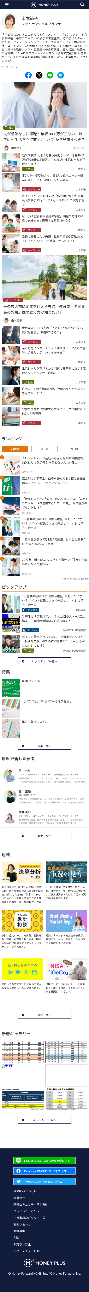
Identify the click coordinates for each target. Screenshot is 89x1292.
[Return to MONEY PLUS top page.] (44, 4)
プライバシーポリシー (27, 1211)
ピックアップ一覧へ (45, 661)
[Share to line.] (50, 75)
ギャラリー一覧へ (44, 1120)
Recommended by (71, 578)
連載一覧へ (44, 1015)
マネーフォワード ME (27, 1251)
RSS (16, 1237)
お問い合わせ (22, 1224)
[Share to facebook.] (28, 75)
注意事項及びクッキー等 (29, 1218)
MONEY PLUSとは (25, 1191)
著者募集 (19, 1231)
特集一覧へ (44, 746)
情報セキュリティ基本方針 (30, 1204)
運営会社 (19, 1198)
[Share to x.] (39, 75)
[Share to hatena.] (60, 75)
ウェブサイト (8, 67)
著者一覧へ (44, 835)
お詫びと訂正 (22, 1244)
